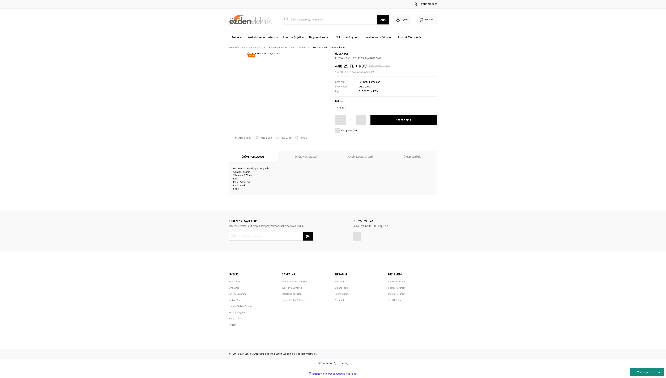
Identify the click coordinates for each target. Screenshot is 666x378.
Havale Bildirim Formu (240, 306)
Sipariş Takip (341, 287)
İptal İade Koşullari (292, 293)
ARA (383, 19)
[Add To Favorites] (240, 138)
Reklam (329, 363)
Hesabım (339, 281)
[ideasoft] (315, 374)
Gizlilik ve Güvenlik (292, 287)
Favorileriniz (341, 293)
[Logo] (250, 20)
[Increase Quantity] (361, 120)
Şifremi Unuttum (237, 293)
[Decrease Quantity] (340, 120)
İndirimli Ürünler (396, 293)
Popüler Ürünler (396, 287)
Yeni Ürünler (394, 300)
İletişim (232, 324)
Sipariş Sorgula (237, 312)
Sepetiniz (340, 300)
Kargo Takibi (235, 318)
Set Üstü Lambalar (369, 81)
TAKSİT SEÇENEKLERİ (359, 156)
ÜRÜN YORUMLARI (306, 156)
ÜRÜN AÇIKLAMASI (253, 156)
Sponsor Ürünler (397, 281)
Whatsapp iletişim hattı (649, 372)
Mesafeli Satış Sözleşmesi (295, 281)
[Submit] (308, 236)
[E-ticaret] (332, 373)
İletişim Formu (236, 300)
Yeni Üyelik (234, 281)
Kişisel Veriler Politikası (294, 300)
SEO (320, 363)
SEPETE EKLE (403, 120)
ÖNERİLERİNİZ (412, 156)
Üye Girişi (234, 287)
